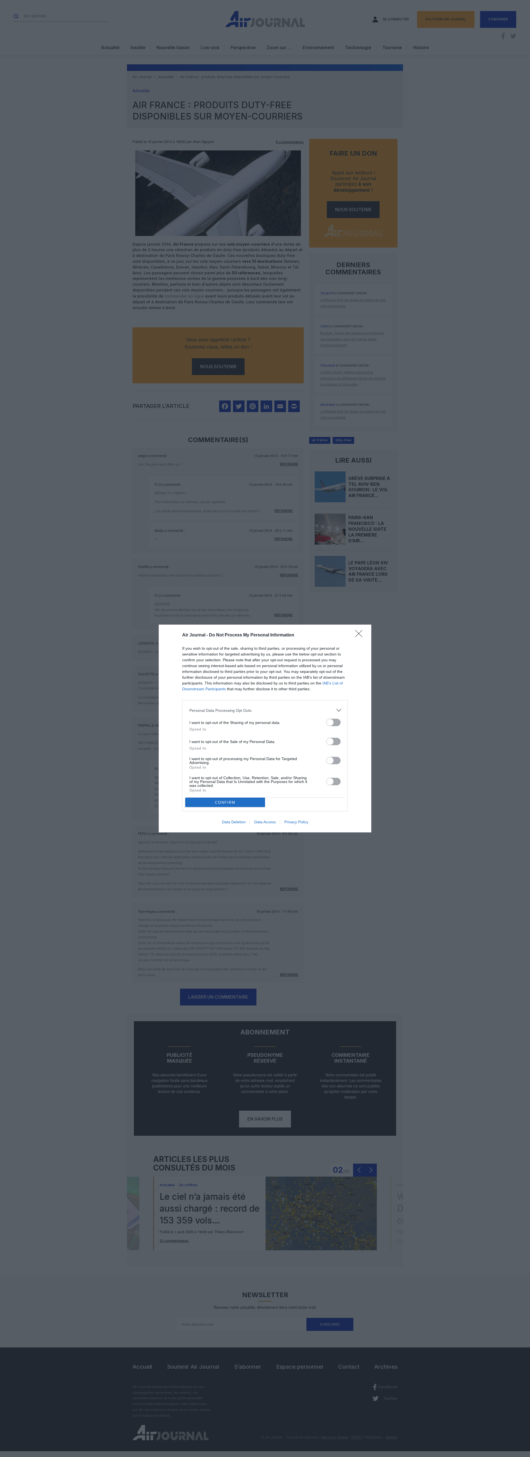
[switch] (333, 722)
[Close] (360, 635)
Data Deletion (234, 822)
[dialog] (265, 728)
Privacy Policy (296, 822)
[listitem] (265, 710)
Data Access (265, 822)
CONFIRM (225, 802)
